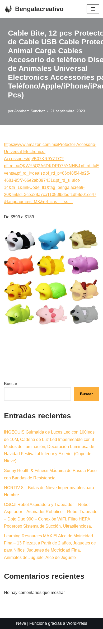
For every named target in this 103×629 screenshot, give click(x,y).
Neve (21, 623)
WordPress (76, 623)
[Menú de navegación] (93, 8)
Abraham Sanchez (29, 111)
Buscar (10, 383)
